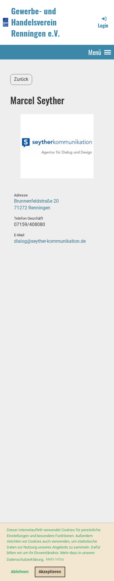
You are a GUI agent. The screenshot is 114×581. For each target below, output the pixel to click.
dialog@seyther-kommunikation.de (50, 241)
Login (103, 25)
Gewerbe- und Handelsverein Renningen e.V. (35, 22)
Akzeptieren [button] (50, 571)
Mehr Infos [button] (55, 559)
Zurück (21, 79)
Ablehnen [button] (20, 571)
